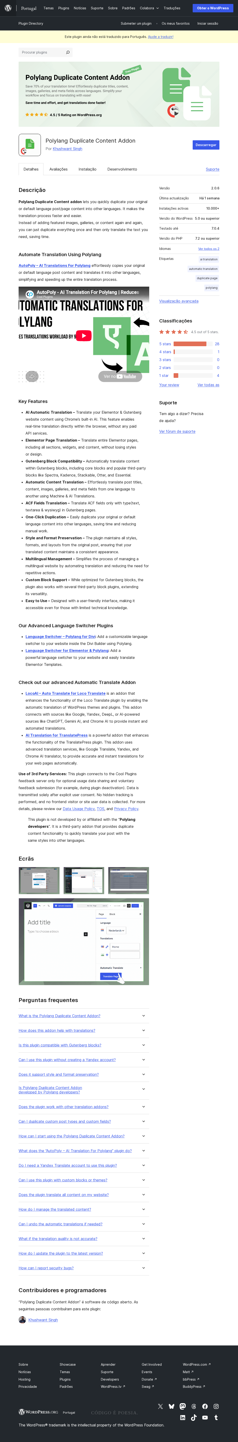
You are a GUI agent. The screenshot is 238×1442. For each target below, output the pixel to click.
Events (147, 1372)
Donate (149, 1379)
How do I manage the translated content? (55, 1209)
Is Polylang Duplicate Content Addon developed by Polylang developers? (50, 1090)
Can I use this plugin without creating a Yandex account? (67, 1060)
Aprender (108, 1364)
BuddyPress (194, 1386)
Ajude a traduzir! (160, 37)
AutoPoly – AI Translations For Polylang (54, 265)
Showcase (68, 1364)
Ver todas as (208, 384)
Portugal (69, 1412)
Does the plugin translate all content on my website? (64, 1195)
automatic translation (203, 269)
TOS (100, 808)
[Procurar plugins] (68, 52)
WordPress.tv (113, 1386)
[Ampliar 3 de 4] (143, 873)
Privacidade (28, 1386)
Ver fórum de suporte (177, 431)
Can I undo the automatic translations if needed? (60, 1224)
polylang (212, 287)
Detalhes (31, 169)
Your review (169, 384)
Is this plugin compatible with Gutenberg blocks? (60, 1045)
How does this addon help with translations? (57, 1030)
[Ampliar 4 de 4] (143, 904)
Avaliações (59, 169)
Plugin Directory (31, 23)
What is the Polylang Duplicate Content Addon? (59, 1016)
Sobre (23, 1364)
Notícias (25, 1372)
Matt (188, 1372)
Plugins (65, 1379)
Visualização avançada (178, 301)
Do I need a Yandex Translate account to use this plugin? (68, 1165)
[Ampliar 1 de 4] (53, 873)
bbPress (191, 1379)
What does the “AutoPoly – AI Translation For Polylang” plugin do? (75, 1151)
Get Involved (152, 1364)
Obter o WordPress (213, 8)
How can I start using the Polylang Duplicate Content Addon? (72, 1136)
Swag (148, 1386)
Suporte (212, 169)
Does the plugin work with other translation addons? (64, 1107)
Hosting (24, 1379)
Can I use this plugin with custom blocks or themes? (63, 1180)
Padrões (66, 1386)
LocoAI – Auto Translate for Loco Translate (66, 693)
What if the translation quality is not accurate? (58, 1239)
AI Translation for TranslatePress (57, 735)
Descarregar (206, 145)
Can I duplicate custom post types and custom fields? (65, 1121)
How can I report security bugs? (46, 1268)
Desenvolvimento (122, 169)
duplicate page (207, 278)
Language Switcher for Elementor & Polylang (67, 650)
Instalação (87, 169)
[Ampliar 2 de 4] (98, 873)
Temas (65, 1372)
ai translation (209, 259)
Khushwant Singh (67, 148)
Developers (110, 1379)
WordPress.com (197, 1364)
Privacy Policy (126, 808)
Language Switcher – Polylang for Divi (60, 636)
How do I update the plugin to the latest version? (61, 1253)
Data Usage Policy (79, 808)
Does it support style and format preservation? (59, 1074)
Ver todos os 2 (208, 249)
